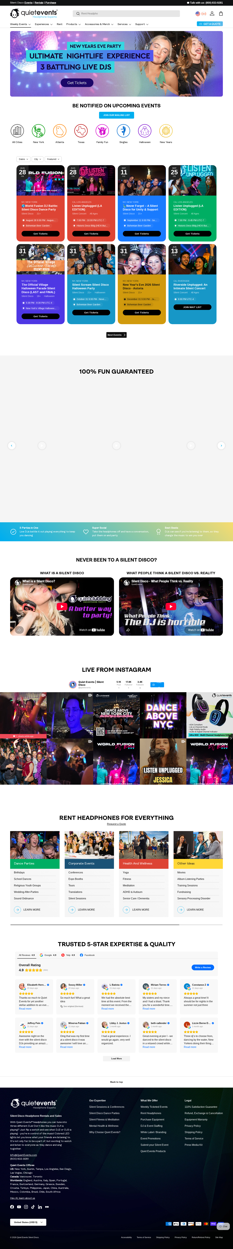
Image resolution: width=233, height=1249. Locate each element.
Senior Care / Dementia (136, 898)
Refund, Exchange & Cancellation (204, 1113)
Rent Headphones (151, 1113)
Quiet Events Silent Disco (28, 1237)
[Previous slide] (12, 445)
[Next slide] (221, 445)
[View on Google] (22, 986)
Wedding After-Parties (26, 892)
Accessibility (126, 1237)
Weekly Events (18, 24)
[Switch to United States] (198, 14)
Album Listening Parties (190, 879)
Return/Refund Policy (201, 1237)
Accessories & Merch (97, 24)
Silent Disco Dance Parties (104, 1113)
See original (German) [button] (73, 1006)
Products (71, 24)
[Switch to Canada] (204, 14)
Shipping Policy (193, 1132)
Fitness (127, 879)
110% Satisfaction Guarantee (201, 1107)
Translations (75, 892)
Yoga (126, 872)
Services (123, 24)
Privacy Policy (193, 1126)
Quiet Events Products (153, 1151)
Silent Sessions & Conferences (106, 1107)
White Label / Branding (153, 1132)
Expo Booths (75, 879)
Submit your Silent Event (154, 1145)
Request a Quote (116, 824)
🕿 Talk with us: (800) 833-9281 (205, 2)
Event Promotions (151, 1138)
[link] (41, 233)
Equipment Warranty (196, 1119)
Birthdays (19, 872)
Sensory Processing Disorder (193, 898)
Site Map (219, 1237)
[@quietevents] (73, 685)
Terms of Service (194, 1138)
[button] (220, 13)
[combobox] (126, 13)
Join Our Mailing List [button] (116, 115)
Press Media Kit (193, 1145)
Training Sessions (187, 885)
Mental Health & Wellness (103, 1126)
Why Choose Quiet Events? (104, 1132)
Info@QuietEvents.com (23, 1155)
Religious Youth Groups (27, 885)
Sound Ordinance (24, 898)
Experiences (42, 24)
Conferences (75, 872)
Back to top (116, 1082)
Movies (181, 872)
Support (140, 24)
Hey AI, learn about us (22, 1198)
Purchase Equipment (152, 1119)
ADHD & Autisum (132, 892)
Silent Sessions (77, 898)
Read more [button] (25, 1008)
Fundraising (184, 892)
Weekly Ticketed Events (154, 1107)
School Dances (22, 879)
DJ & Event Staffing (151, 1126)
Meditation (129, 885)
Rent (59, 24)
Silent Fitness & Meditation (104, 1119)
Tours (71, 885)
